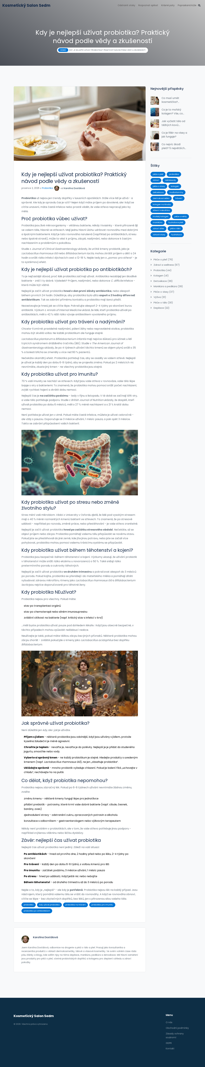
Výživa (159, 297)
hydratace (176, 234)
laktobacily (170, 180)
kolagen (175, 186)
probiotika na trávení (75, 904)
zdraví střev (158, 228)
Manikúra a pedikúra (168, 286)
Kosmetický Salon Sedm (26, 5)
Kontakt (170, 1048)
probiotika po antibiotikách (37, 910)
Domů (63, 50)
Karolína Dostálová (74, 188)
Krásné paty (168, 5)
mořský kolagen (160, 216)
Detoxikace (163, 281)
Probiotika (47, 188)
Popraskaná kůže (187, 5)
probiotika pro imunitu (102, 904)
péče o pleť (158, 174)
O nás (169, 1022)
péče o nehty (180, 216)
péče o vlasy (159, 186)
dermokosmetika (161, 198)
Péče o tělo (163, 302)
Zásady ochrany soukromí (175, 1035)
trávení (178, 198)
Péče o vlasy (163, 291)
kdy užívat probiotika (49, 904)
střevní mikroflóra (161, 210)
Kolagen (161, 275)
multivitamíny (176, 192)
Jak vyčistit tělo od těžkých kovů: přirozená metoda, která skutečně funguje (173, 123)
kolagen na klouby (162, 204)
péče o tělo (175, 228)
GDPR (169, 1043)
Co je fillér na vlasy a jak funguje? (174, 134)
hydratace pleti (175, 222)
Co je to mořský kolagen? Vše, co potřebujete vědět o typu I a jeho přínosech (174, 111)
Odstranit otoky (126, 5)
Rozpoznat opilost (148, 5)
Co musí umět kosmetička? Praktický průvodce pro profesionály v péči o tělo (174, 100)
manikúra (157, 222)
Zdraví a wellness (166, 264)
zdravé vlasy (159, 234)
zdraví (156, 180)
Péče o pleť (163, 259)
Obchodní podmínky (177, 1028)
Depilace (161, 308)
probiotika (28, 904)
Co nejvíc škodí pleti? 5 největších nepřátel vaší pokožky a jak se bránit (173, 146)
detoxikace (158, 192)
